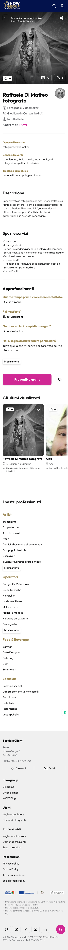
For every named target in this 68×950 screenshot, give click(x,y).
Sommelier (9, 669)
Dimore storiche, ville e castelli (21, 691)
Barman (7, 646)
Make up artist (11, 607)
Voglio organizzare (13, 814)
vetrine (19, 18)
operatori (28, 18)
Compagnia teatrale (14, 550)
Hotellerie (9, 703)
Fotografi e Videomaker (17, 584)
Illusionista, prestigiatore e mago (22, 561)
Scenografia (10, 624)
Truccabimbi (10, 521)
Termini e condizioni (14, 875)
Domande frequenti (14, 820)
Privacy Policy (11, 863)
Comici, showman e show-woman (22, 544)
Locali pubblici (11, 714)
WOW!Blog (9, 798)
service (38, 18)
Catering (8, 658)
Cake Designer (11, 652)
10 (47, 78)
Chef (5, 663)
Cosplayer (9, 555)
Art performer (11, 527)
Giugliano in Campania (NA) (25, 113)
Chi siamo (8, 786)
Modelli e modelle (13, 612)
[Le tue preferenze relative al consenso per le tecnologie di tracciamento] (65, 712)
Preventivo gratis (27, 379)
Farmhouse (9, 697)
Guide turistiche (12, 590)
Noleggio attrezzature (15, 618)
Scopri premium (12, 847)
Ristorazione (10, 708)
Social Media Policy (14, 880)
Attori (6, 538)
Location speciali (12, 686)
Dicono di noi (10, 792)
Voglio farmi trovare (14, 836)
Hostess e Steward (13, 601)
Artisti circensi (11, 533)
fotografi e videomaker (21, 21)
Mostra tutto (11, 361)
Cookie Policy (10, 869)
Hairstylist (9, 595)
